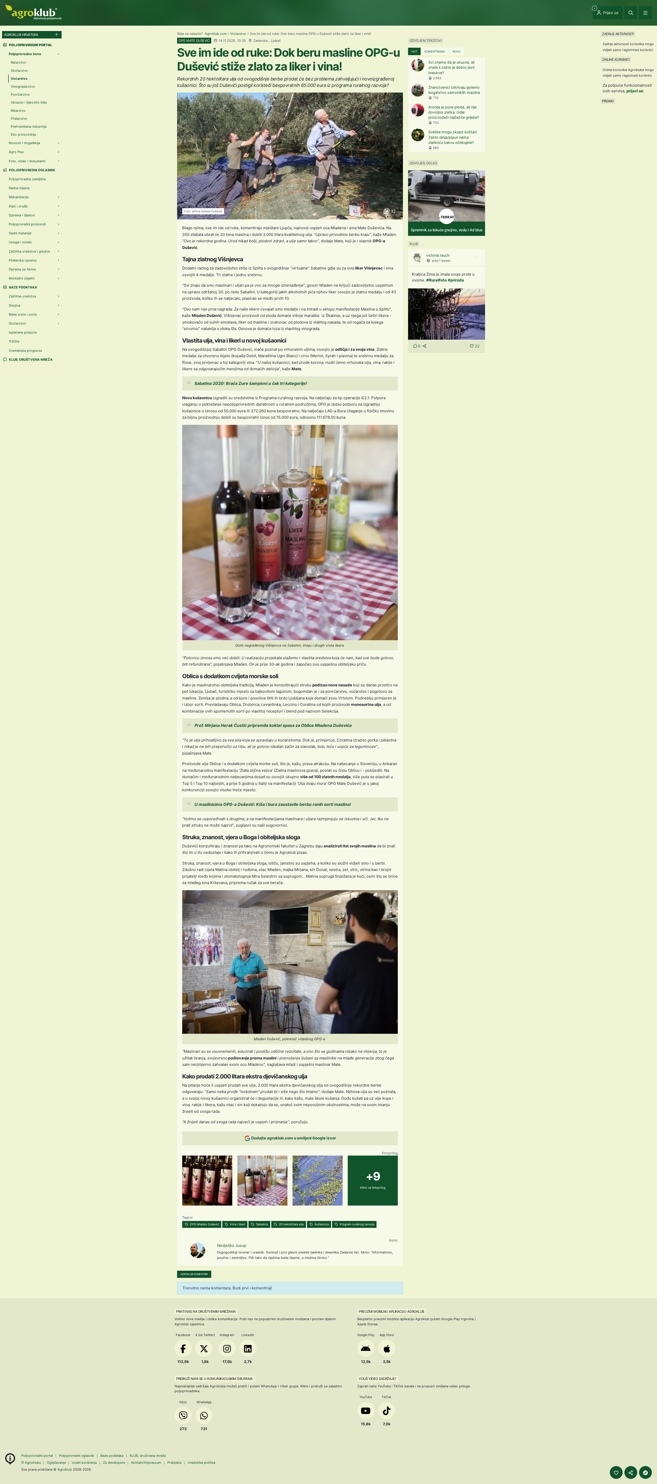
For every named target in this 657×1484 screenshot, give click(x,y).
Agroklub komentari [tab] (194, 1274)
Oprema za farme (22, 269)
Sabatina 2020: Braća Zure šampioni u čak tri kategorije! (251, 383)
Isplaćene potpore (23, 332)
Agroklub (64, 1469)
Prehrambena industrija (28, 126)
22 (477, 346)
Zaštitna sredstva (22, 296)
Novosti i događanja (24, 143)
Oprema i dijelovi (22, 215)
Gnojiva (14, 305)
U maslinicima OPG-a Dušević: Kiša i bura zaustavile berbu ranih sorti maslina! (273, 804)
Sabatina (261, 1224)
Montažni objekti (21, 278)
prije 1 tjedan (441, 261)
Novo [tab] (456, 51)
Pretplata (174, 1463)
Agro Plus (16, 152)
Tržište (14, 341)
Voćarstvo (238, 34)
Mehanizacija (18, 197)
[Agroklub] (33, 11)
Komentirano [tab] (434, 51)
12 (393, 211)
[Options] (476, 257)
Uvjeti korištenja (84, 1463)
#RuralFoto (436, 280)
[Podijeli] (630, 1472)
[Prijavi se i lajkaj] (616, 1472)
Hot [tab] (414, 51)
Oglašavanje (56, 1463)
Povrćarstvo (20, 94)
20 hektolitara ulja (291, 1224)
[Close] (630, 12)
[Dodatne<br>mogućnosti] (645, 1472)
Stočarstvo (19, 71)
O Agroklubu (31, 1463)
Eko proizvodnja (23, 134)
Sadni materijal (20, 233)
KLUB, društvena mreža (30, 360)
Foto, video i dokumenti (27, 161)
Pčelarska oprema (22, 260)
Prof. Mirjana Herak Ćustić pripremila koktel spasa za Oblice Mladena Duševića (273, 725)
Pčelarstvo (19, 119)
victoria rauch (438, 255)
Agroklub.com (216, 34)
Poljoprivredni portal (37, 1456)
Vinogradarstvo (23, 86)
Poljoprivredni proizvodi (27, 224)
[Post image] (446, 314)
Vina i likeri (237, 1224)
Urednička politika (201, 1463)
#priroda (456, 280)
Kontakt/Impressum (146, 1463)
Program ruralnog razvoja (356, 1224)
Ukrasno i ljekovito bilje (29, 102)
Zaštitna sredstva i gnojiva (29, 251)
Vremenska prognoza (25, 351)
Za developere (114, 1463)
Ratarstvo (18, 62)
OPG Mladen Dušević (204, 1224)
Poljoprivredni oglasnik (31, 170)
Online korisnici (615, 59)
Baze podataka (22, 287)
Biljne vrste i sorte (23, 314)
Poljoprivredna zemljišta (27, 179)
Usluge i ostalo (20, 242)
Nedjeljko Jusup (231, 1245)
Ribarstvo (18, 111)
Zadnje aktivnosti (618, 34)
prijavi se (634, 90)
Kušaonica (321, 1224)
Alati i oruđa (18, 206)
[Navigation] (645, 12)
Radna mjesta (19, 188)
